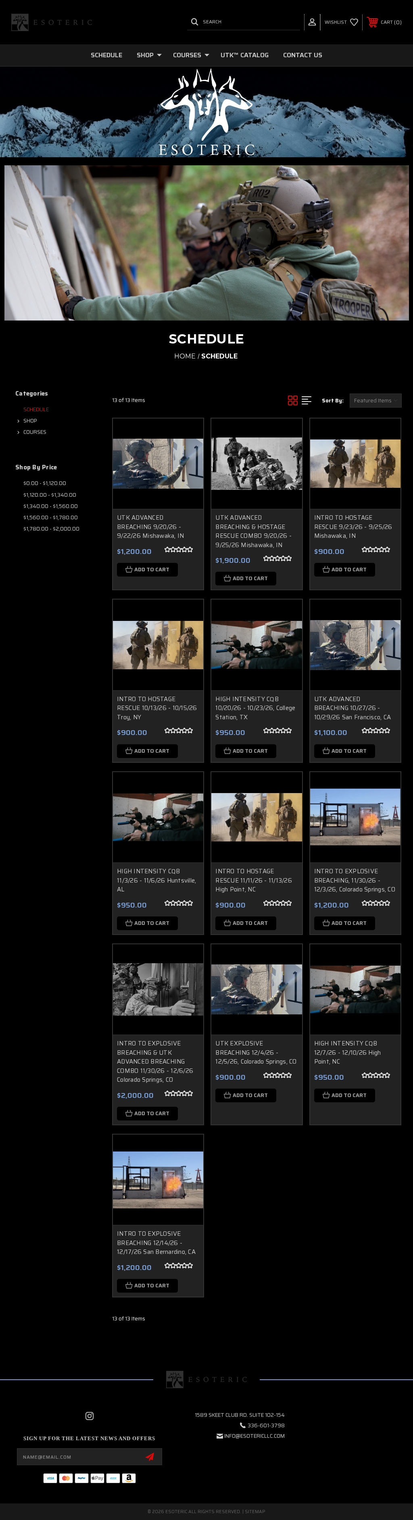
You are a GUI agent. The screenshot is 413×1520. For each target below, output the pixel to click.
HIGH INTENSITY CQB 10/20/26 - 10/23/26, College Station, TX (255, 708)
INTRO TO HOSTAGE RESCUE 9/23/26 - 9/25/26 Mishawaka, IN (353, 527)
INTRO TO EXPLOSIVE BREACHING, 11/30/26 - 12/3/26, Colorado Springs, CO (354, 880)
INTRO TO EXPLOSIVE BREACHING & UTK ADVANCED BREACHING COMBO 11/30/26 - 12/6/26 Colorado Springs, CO (155, 1062)
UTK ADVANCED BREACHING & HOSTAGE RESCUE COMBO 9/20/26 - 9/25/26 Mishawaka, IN (253, 531)
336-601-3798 (266, 1425)
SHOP (145, 55)
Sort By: (333, 400)
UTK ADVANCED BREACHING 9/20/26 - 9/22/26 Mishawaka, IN (150, 527)
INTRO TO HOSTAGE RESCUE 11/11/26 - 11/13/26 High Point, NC (253, 880)
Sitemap (255, 1511)
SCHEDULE (106, 55)
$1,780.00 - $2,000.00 (51, 529)
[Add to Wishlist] (187, 453)
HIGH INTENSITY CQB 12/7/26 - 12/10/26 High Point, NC (347, 1052)
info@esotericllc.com (254, 1436)
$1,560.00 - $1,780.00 (50, 517)
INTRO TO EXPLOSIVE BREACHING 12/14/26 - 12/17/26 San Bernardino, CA (156, 1243)
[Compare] (187, 473)
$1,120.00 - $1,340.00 (49, 495)
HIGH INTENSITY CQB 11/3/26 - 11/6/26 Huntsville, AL (156, 880)
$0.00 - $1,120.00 (44, 483)
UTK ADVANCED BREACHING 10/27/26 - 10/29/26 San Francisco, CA (352, 708)
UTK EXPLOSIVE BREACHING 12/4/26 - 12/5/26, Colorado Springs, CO (255, 1052)
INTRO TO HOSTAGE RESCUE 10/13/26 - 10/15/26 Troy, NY (157, 708)
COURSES (187, 55)
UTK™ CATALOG (245, 55)
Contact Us (302, 55)
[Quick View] (187, 434)
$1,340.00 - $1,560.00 (50, 506)
